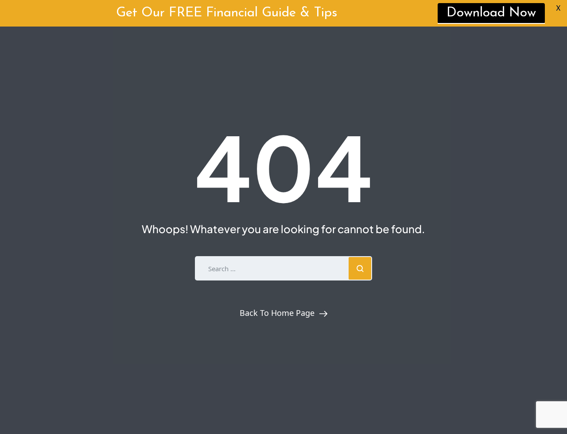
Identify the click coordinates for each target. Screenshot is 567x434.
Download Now (491, 13)
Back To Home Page (277, 312)
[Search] (360, 268)
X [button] (558, 8)
